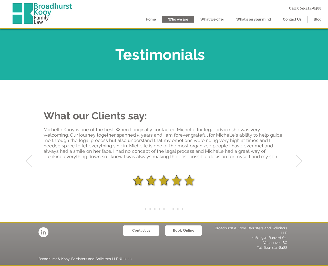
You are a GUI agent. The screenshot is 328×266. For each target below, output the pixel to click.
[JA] (178, 209)
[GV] (164, 209)
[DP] (150, 209)
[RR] (145, 209)
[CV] (168, 209)
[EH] (155, 209)
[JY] (173, 209)
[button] (212, 19)
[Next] (299, 161)
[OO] (159, 209)
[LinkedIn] (43, 232)
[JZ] (182, 209)
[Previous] (29, 161)
